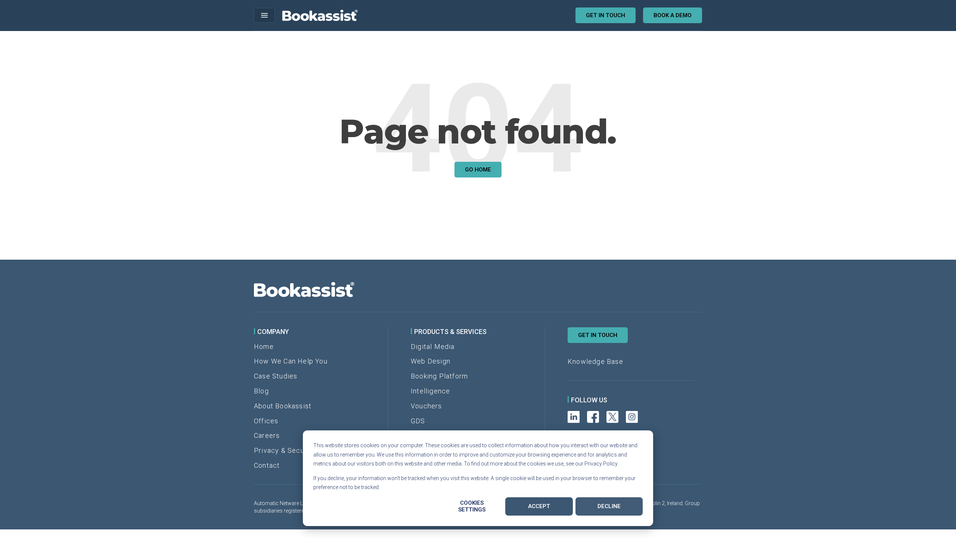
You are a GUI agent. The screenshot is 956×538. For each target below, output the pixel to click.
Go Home (478, 169)
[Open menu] (264, 15)
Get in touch (605, 15)
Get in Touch (597, 335)
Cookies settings (471, 506)
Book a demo (673, 15)
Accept (539, 506)
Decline (609, 506)
